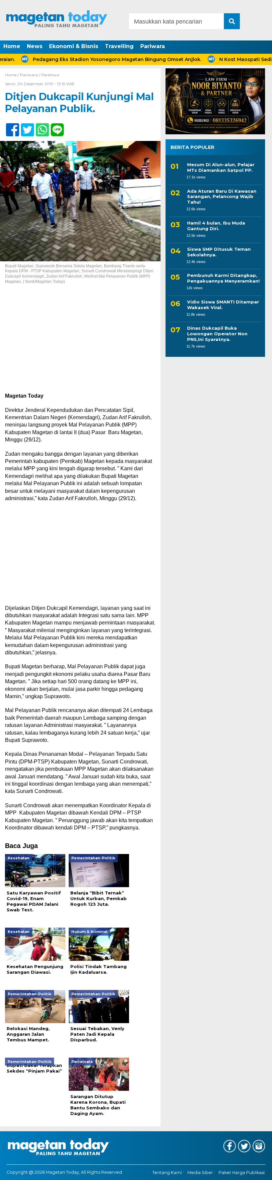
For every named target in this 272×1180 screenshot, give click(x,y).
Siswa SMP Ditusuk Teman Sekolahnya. (219, 251)
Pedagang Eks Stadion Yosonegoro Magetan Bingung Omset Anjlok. (101, 59)
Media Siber (200, 1172)
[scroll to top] (256, 1170)
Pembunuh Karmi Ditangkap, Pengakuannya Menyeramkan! (223, 278)
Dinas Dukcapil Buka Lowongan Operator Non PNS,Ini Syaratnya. (217, 333)
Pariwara (152, 46)
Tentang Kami (167, 1172)
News (34, 46)
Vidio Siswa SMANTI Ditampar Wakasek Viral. (223, 304)
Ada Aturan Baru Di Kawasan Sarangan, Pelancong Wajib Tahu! (221, 196)
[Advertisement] (80, 343)
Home (11, 46)
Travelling (119, 46)
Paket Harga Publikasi (242, 1172)
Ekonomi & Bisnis (73, 46)
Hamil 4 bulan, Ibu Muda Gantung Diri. (216, 225)
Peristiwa (50, 74)
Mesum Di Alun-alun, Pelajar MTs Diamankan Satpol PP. (220, 167)
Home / (12, 74)
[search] (232, 21)
